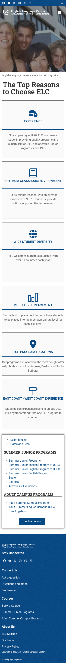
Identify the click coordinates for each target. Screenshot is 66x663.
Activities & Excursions (23, 486)
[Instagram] (19, 3)
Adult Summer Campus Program (29, 502)
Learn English (18, 439)
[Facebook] (3, 3)
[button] (62, 3)
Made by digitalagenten (12, 659)
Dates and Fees (20, 444)
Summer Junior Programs (25, 460)
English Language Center (15, 75)
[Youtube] (8, 3)
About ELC (37, 75)
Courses (14, 482)
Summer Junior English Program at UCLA (34, 465)
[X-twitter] (14, 3)
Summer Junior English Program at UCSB (34, 469)
